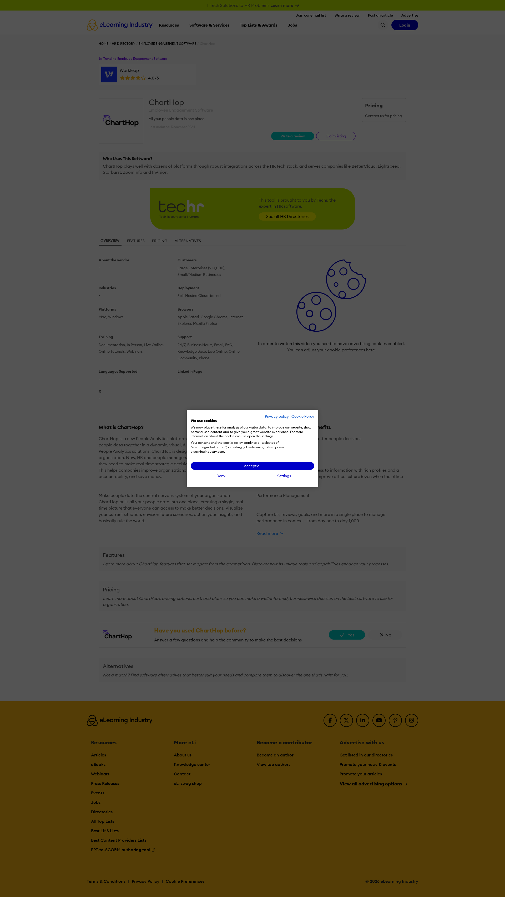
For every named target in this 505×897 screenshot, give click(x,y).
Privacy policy (277, 416)
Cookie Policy (302, 416)
